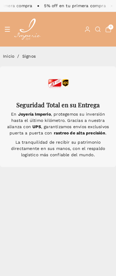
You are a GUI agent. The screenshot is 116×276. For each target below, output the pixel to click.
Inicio (8, 56)
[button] (7, 29)
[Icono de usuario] (87, 29)
